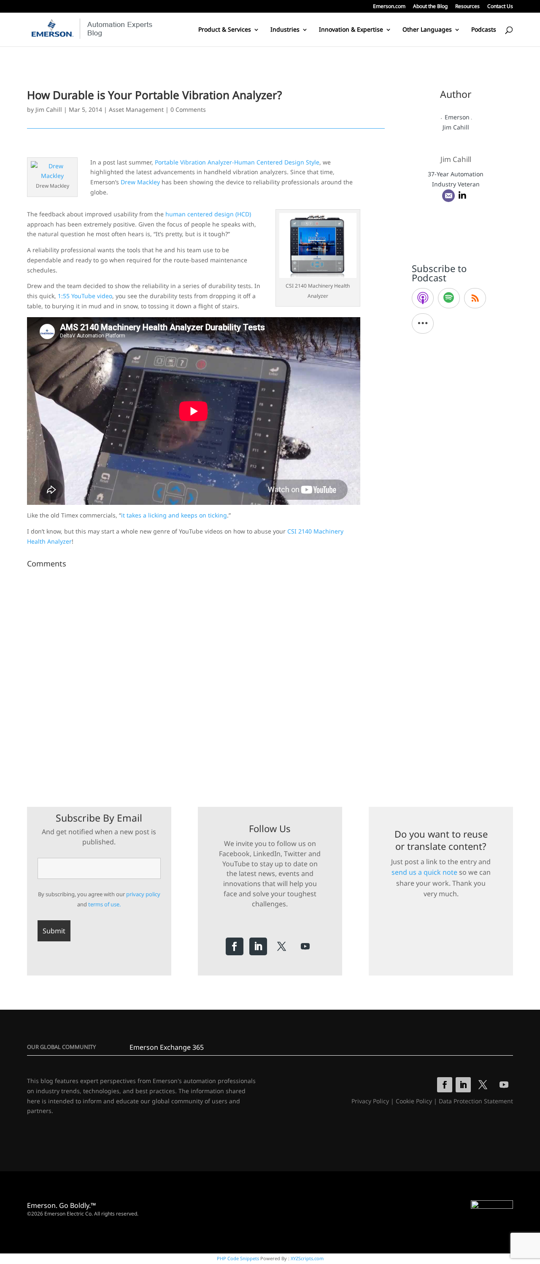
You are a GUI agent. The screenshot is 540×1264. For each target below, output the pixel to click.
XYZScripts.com (307, 1258)
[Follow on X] (282, 946)
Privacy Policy (370, 1101)
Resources (467, 7)
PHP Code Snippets (238, 1258)
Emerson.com (389, 7)
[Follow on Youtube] (305, 946)
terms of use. (104, 904)
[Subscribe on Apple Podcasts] (423, 298)
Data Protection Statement (476, 1101)
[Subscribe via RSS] (475, 298)
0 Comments (188, 109)
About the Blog (430, 7)
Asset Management (136, 109)
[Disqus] (206, 676)
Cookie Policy (414, 1101)
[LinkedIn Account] (462, 195)
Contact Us (500, 7)
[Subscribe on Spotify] (449, 298)
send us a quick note (424, 872)
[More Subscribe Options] (423, 323)
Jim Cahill (48, 109)
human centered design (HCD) (208, 214)
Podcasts (483, 30)
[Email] (448, 195)
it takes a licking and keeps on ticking (174, 515)
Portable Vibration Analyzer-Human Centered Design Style (237, 162)
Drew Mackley (140, 182)
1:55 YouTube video (85, 296)
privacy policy (143, 894)
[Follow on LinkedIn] (258, 946)
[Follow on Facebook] (234, 946)
